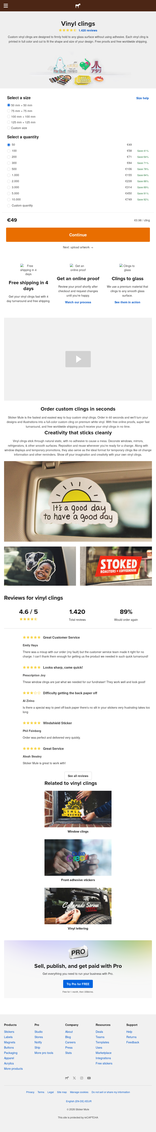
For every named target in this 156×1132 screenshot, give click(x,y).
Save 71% (143, 163)
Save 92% (143, 199)
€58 (129, 150)
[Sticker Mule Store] (67, 1078)
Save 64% (143, 156)
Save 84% (143, 175)
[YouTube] (89, 1078)
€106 (128, 169)
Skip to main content (3, 3)
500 (14, 169)
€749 (128, 199)
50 (13, 144)
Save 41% (143, 150)
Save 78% (143, 169)
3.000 (15, 187)
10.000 (16, 199)
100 (14, 150)
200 (14, 157)
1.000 (15, 175)
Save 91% (143, 193)
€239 (128, 181)
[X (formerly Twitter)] (74, 1078)
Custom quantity (22, 205)
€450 (128, 193)
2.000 (15, 181)
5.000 (15, 193)
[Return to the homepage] (78, 5)
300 (14, 163)
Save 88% (143, 181)
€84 (129, 163)
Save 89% (143, 187)
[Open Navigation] (5, 5)
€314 (128, 187)
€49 (129, 144)
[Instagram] (81, 1078)
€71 (129, 157)
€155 (128, 175)
